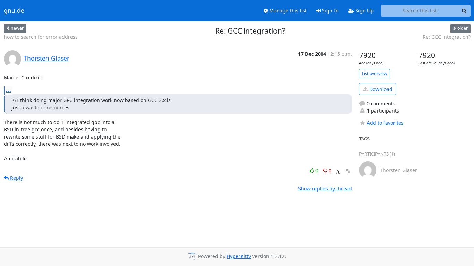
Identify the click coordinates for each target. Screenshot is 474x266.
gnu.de (14, 11)
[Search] (464, 11)
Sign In (330, 10)
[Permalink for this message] (348, 171)
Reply (16, 178)
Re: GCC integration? (447, 37)
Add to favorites (385, 122)
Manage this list (287, 10)
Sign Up (364, 10)
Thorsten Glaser (46, 58)
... (8, 90)
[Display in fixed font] (337, 171)
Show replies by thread (325, 188)
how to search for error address (41, 37)
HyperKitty (239, 256)
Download (380, 89)
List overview (374, 74)
